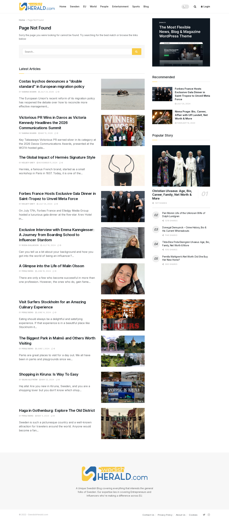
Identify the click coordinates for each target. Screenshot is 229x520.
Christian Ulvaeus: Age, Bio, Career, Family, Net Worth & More (172, 194)
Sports (136, 6)
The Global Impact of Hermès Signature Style (57, 157)
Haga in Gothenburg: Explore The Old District (57, 410)
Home (63, 6)
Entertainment (120, 6)
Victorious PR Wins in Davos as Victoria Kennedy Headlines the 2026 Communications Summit (52, 122)
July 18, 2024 (49, 245)
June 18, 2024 (44, 271)
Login (206, 6)
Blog (146, 6)
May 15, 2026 (46, 133)
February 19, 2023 (185, 123)
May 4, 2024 (43, 416)
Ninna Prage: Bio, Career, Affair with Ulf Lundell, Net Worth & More (191, 115)
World (93, 6)
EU (84, 6)
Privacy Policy (165, 514)
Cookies (193, 514)
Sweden (74, 6)
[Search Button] (136, 51)
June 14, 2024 (44, 312)
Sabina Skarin (29, 92)
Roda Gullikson (30, 245)
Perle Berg (27, 271)
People (104, 6)
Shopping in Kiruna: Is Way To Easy (48, 374)
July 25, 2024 (45, 204)
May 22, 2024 (47, 379)
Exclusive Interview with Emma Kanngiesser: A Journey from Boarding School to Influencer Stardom (56, 234)
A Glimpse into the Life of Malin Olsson (52, 266)
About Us (180, 514)
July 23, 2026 (47, 92)
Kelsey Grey (28, 162)
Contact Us (148, 514)
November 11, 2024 (47, 162)
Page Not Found (36, 20)
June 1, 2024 (43, 348)
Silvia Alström (29, 379)
